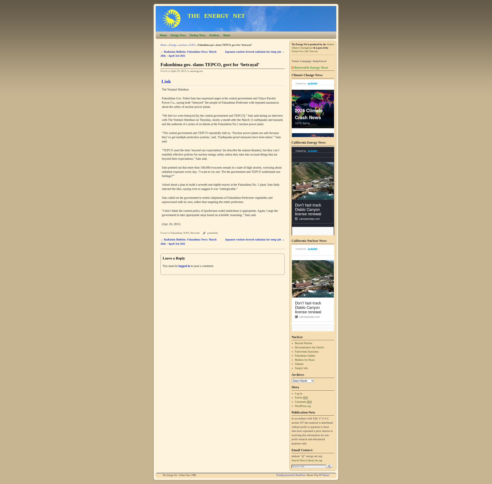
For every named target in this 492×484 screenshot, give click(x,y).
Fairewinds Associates (306, 351)
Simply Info (301, 368)
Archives (214, 35)
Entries (301, 397)
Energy (173, 44)
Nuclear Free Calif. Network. (305, 51)
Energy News (178, 35)
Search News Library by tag (307, 460)
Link (166, 81)
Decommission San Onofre (309, 347)
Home (163, 35)
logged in (184, 266)
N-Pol (192, 44)
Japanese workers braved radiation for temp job (255, 51)
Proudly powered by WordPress (291, 475)
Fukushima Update (305, 355)
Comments (303, 401)
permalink (212, 233)
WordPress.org (303, 405)
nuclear (183, 44)
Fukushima (176, 233)
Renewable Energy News (311, 67)
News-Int (195, 233)
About (226, 35)
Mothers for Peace (305, 359)
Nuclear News (197, 35)
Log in (298, 393)
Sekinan (299, 363)
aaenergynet (196, 71)
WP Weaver (324, 475)
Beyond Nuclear (303, 343)
